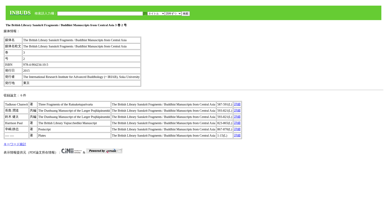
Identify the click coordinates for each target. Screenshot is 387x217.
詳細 (237, 104)
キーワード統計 (15, 144)
